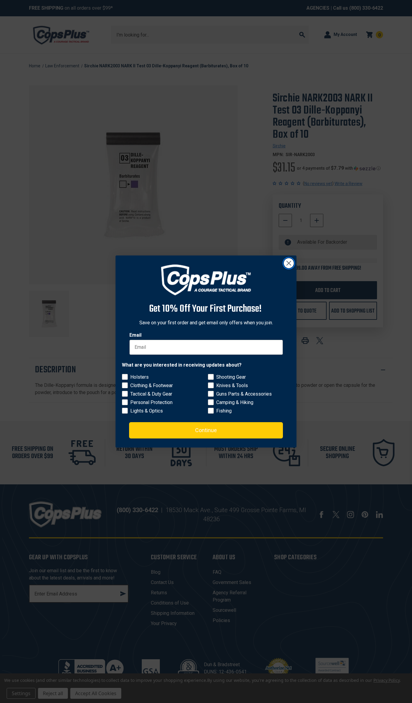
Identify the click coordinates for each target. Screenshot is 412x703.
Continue (206, 430)
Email (135, 335)
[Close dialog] (289, 263)
